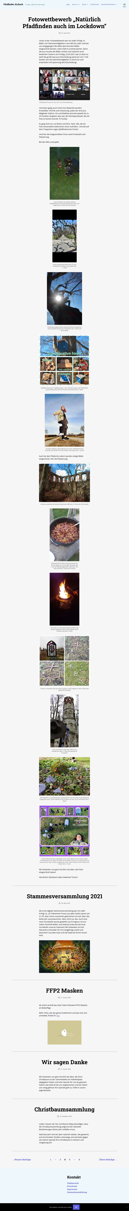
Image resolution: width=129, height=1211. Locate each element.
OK (76, 1207)
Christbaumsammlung (64, 1109)
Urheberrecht (73, 1183)
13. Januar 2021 (66, 997)
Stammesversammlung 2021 (64, 896)
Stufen (84, 4)
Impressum (72, 1189)
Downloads (72, 1186)
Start (68, 4)
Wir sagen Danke (65, 1062)
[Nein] (127, 1207)
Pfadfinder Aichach (13, 4)
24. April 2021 (65, 33)
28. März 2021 (65, 903)
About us (75, 4)
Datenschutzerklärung (77, 1192)
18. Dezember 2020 (66, 1116)
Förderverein (94, 4)
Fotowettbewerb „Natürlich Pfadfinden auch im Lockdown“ (64, 22)
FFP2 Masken (64, 990)
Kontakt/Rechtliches (108, 4)
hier (58, 1015)
